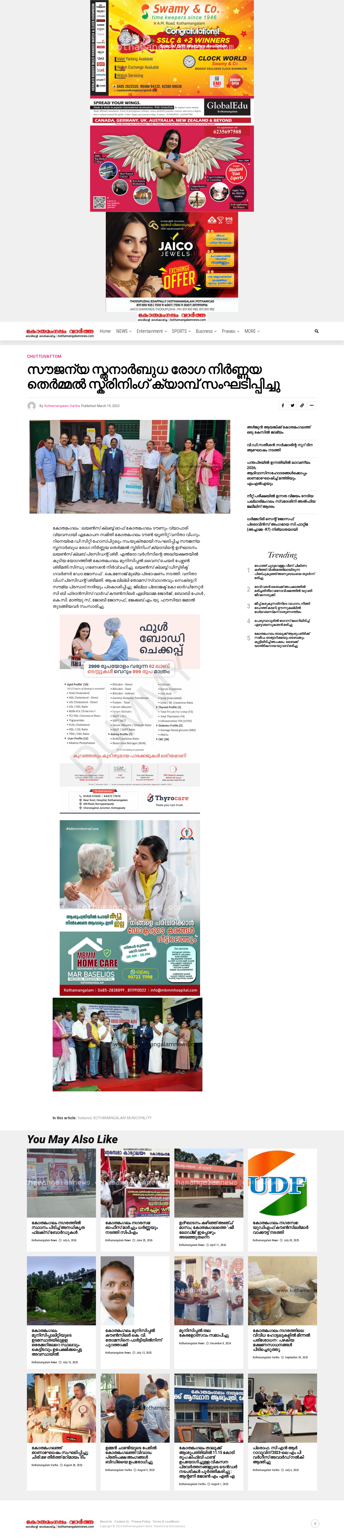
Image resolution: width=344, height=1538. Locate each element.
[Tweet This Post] (292, 405)
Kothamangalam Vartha (62, 406)
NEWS (122, 331)
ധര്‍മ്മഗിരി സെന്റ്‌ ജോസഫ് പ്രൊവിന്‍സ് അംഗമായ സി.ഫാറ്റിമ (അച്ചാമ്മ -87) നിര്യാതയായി (277, 524)
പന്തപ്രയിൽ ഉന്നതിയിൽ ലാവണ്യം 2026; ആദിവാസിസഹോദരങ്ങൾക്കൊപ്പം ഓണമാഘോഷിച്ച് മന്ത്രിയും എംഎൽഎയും (278, 473)
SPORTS (179, 331)
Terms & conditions (166, 1521)
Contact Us (121, 1521)
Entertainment (150, 331)
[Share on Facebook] (283, 405)
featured (84, 1118)
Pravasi (228, 331)
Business (204, 331)
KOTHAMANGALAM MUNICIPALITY (122, 1118)
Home (105, 331)
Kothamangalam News (44, 1240)
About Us (106, 1521)
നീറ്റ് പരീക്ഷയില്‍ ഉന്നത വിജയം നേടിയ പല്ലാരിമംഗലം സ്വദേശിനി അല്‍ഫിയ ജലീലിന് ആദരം (281, 501)
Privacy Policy (141, 1521)
